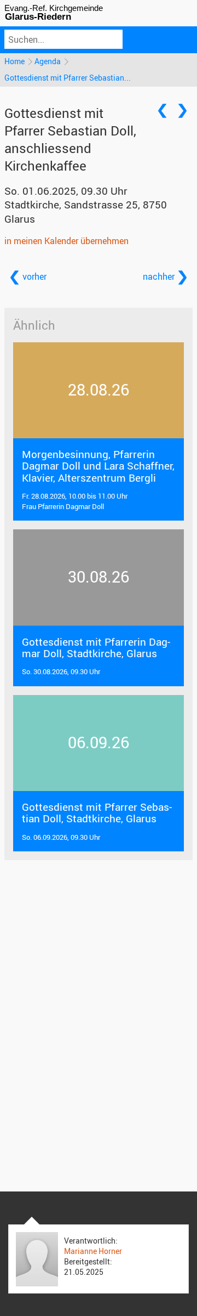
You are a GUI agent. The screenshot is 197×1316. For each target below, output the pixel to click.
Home (14, 61)
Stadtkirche (85, 211)
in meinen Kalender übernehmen (66, 241)
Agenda (47, 61)
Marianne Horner (93, 1251)
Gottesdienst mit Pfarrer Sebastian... (67, 77)
